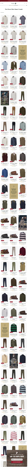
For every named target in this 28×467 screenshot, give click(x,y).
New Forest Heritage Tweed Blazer (13, 72)
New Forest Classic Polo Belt (4, 226)
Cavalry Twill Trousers (13, 257)
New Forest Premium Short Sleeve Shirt (22, 26)
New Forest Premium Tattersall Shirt (4, 26)
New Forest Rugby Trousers (13, 273)
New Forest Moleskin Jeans (5, 117)
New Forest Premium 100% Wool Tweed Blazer (13, 164)
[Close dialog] (26, 450)
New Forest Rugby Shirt (22, 304)
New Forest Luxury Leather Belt (13, 179)
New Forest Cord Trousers (5, 349)
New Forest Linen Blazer (14, 147)
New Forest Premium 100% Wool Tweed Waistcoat (22, 148)
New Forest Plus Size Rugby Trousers (5, 441)
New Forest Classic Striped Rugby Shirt (22, 242)
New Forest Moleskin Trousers (22, 102)
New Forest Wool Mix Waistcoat (5, 163)
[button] (3, 27)
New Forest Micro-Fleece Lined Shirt (5, 319)
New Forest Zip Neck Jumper (13, 288)
